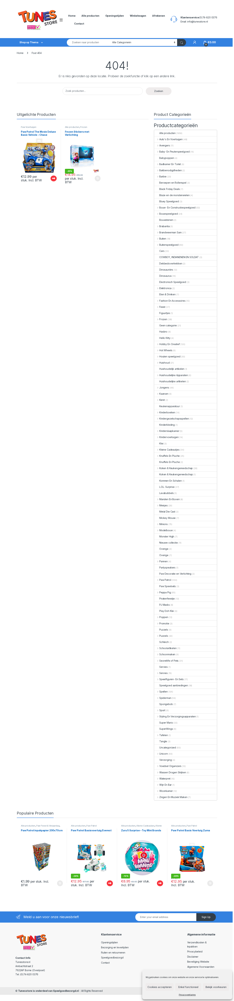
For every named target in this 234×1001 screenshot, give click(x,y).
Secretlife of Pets (168, 660)
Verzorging (165, 759)
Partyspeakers (167, 567)
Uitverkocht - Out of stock (50, 178)
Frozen (83, 127)
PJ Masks (164, 604)
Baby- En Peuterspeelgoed (174, 151)
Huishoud (164, 362)
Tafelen (163, 735)
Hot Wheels (165, 350)
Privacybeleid (194, 951)
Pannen (163, 561)
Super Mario (166, 722)
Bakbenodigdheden (170, 170)
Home (71, 15)
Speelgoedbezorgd (112, 957)
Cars (161, 250)
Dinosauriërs (166, 269)
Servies (163, 666)
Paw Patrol (165, 579)
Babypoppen (166, 157)
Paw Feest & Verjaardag (48, 825)
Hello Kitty (164, 337)
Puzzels (163, 629)
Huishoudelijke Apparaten (173, 375)
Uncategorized (167, 747)
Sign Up (206, 917)
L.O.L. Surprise (167, 486)
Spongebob (166, 704)
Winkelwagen (138, 15)
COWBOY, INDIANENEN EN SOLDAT (179, 257)
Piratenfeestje (167, 598)
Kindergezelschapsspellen (174, 418)
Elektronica (165, 288)
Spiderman (165, 697)
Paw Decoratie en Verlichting (175, 573)
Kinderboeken (167, 412)
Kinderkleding (167, 424)
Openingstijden (114, 15)
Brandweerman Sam (170, 232)
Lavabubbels (166, 493)
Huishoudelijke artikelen (172, 381)
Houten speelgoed (169, 356)
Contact (79, 23)
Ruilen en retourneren (113, 952)
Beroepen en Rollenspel (172, 182)
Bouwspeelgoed (168, 213)
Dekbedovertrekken (170, 263)
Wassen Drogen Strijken (172, 772)
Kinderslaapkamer (169, 430)
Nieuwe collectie (168, 542)
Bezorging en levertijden (115, 947)
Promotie (164, 623)
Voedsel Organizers (170, 766)
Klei (161, 443)
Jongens (164, 387)
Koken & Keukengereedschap (176, 468)
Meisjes (163, 505)
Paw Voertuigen (28, 127)
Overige (163, 548)
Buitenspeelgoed (168, 244)
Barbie (163, 176)
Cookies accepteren (159, 987)
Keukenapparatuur (169, 406)
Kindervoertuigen (169, 437)
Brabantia (164, 226)
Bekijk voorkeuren (215, 987)
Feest (162, 306)
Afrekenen (158, 15)
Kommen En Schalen (170, 480)
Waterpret (164, 778)
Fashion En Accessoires (172, 300)
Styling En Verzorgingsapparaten (177, 716)
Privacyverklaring (187, 994)
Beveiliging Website (198, 961)
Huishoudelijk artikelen (171, 368)
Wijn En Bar (165, 784)
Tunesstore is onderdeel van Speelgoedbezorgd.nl (48, 990)
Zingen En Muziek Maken (173, 797)
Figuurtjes (164, 313)
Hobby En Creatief (169, 344)
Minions (163, 524)
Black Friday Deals (169, 189)
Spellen (163, 691)
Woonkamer (166, 790)
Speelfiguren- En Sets (171, 679)
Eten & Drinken (167, 294)
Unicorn (163, 753)
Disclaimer (193, 956)
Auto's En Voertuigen (171, 139)
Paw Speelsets (167, 586)
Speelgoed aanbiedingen (173, 685)
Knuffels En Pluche (169, 455)
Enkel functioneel (188, 987)
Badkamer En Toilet (170, 164)
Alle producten (90, 15)
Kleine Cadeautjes (169, 449)
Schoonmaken (167, 654)
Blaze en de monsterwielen (174, 195)
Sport (162, 710)
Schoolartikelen (168, 648)
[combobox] (88, 42)
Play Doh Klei (166, 610)
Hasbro (163, 331)
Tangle (163, 741)
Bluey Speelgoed (169, 201)
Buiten (162, 238)
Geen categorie (168, 325)
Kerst (162, 399)
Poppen (163, 617)
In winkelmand (94, 178)
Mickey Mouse (167, 517)
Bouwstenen (166, 219)
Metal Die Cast (167, 511)
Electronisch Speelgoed (172, 282)
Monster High (166, 536)
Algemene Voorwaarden (200, 966)
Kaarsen (163, 393)
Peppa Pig (165, 592)
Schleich (164, 642)
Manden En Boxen (169, 499)
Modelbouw (166, 530)
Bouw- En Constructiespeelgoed (177, 207)
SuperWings (166, 728)
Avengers (164, 145)
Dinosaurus (165, 275)
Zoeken (158, 91)
